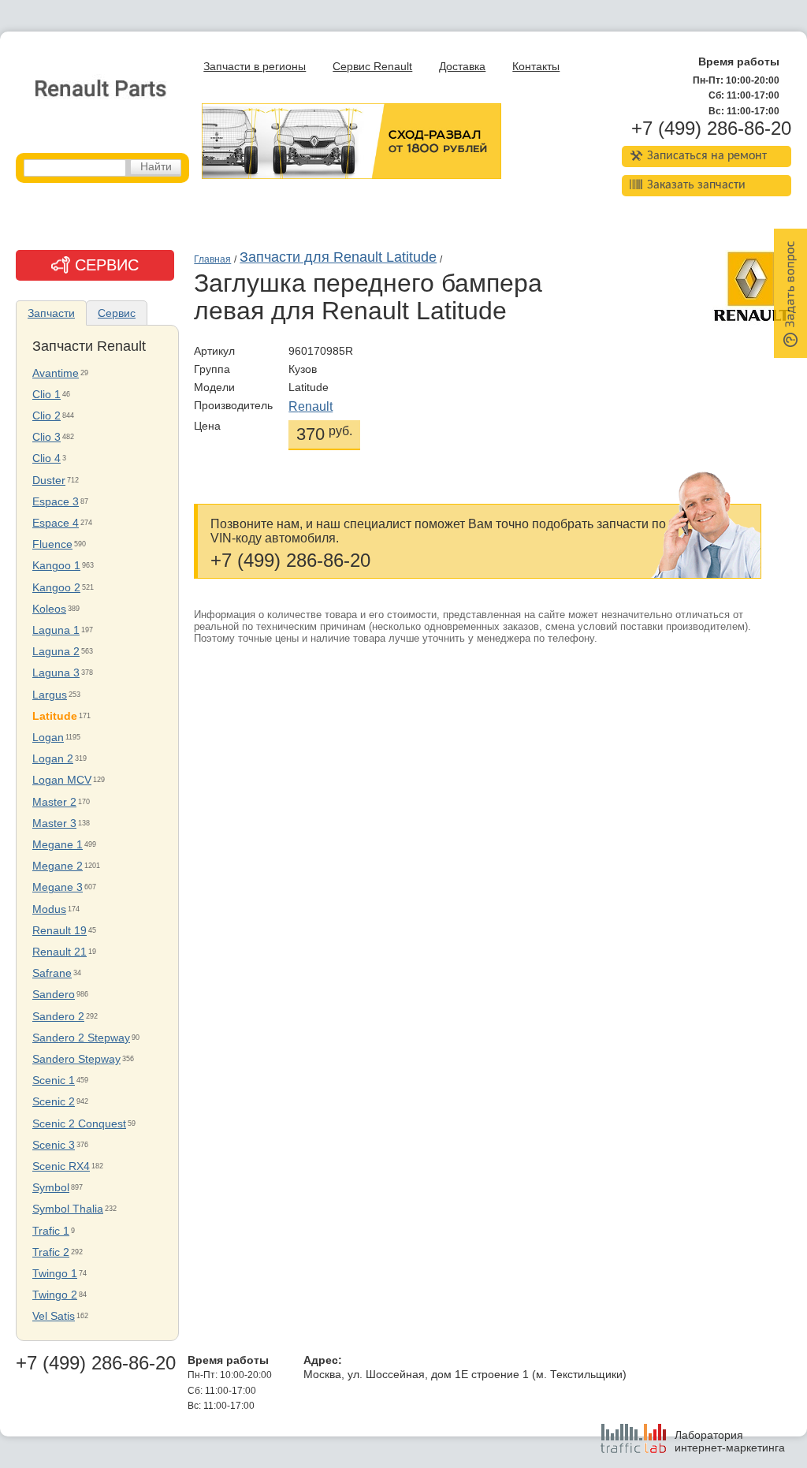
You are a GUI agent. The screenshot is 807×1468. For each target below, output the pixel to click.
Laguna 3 (56, 673)
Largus (49, 695)
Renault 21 (59, 952)
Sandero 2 (58, 1017)
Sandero (53, 994)
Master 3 (54, 823)
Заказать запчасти (696, 185)
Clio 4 (46, 458)
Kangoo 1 (56, 566)
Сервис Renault (372, 67)
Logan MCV (61, 780)
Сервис (117, 313)
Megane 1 (57, 845)
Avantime (55, 373)
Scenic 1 (53, 1080)
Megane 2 (57, 866)
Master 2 (54, 802)
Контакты (536, 67)
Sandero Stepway (76, 1059)
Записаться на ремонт (707, 156)
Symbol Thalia (67, 1209)
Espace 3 (55, 502)
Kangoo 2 (56, 588)
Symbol (50, 1188)
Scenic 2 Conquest (79, 1124)
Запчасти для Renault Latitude (338, 257)
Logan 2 (52, 759)
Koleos (49, 609)
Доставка (462, 67)
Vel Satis (53, 1316)
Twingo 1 (54, 1274)
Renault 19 (59, 931)
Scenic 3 (53, 1145)
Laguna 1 (56, 630)
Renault (310, 406)
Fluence (52, 544)
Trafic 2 (50, 1252)
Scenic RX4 (61, 1166)
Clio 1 (46, 395)
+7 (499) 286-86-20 (711, 128)
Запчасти (51, 313)
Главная (212, 259)
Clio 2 (46, 416)
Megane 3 (57, 887)
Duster (48, 480)
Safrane (52, 973)
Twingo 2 (54, 1295)
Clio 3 (46, 437)
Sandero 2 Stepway (81, 1038)
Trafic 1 (50, 1231)
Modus (49, 909)
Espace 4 (55, 523)
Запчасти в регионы (254, 67)
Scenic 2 (53, 1102)
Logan (48, 737)
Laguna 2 (56, 652)
